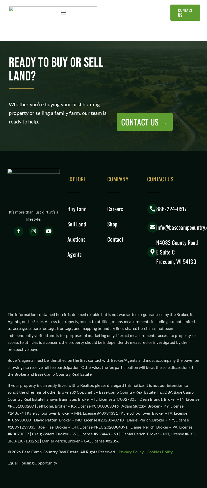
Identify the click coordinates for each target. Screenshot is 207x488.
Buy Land (77, 209)
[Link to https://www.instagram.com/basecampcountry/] (34, 231)
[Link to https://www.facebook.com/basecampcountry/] (19, 231)
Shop (112, 224)
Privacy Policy (131, 451)
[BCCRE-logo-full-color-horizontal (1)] (53, 8)
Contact (115, 239)
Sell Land (76, 224)
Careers (115, 209)
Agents (74, 254)
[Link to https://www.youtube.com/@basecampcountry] (49, 231)
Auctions (76, 239)
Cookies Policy (160, 451)
